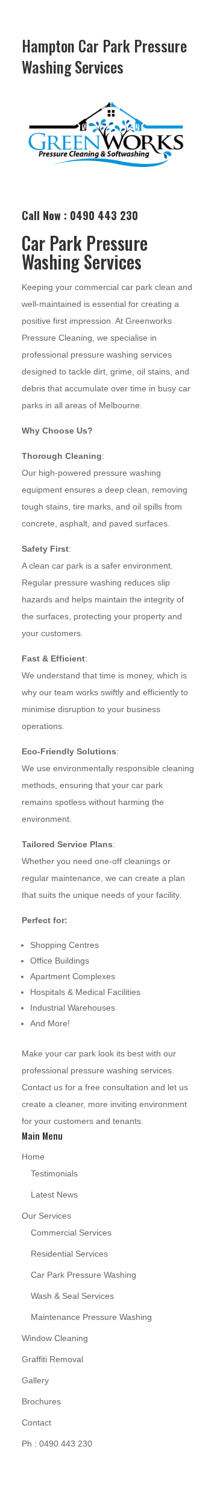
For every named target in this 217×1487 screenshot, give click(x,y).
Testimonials (54, 1173)
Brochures (41, 1401)
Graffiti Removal (52, 1359)
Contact (36, 1422)
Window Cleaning (55, 1338)
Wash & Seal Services (72, 1296)
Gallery (35, 1380)
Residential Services (69, 1253)
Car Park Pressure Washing (83, 1275)
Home (33, 1156)
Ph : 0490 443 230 (57, 1443)
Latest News (54, 1194)
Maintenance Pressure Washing (91, 1317)
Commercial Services (71, 1232)
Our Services (46, 1215)
